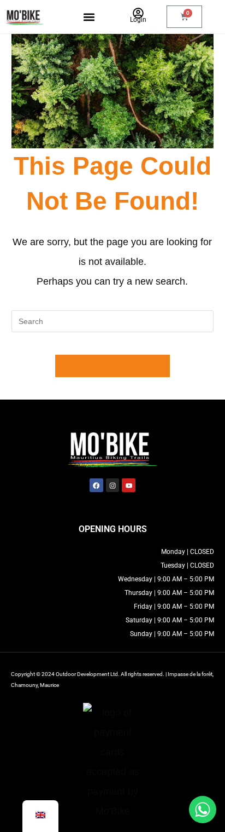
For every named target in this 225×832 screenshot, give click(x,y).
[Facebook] (96, 485)
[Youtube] (128, 485)
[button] (89, 17)
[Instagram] (113, 485)
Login (138, 20)
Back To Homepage (112, 366)
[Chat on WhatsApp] (202, 809)
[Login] (138, 13)
